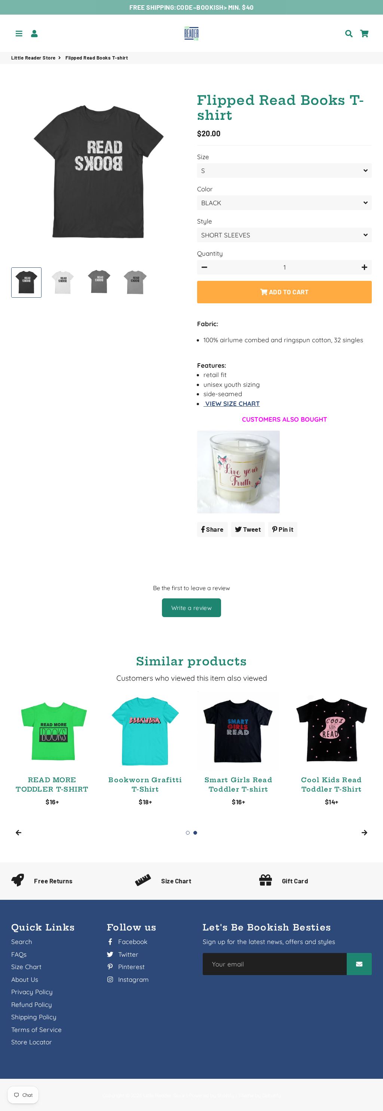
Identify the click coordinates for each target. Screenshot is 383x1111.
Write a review (191, 607)
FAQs (19, 954)
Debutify (271, 1095)
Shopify (225, 1095)
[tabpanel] (52, 748)
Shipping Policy (33, 1017)
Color (205, 189)
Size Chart (176, 880)
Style (204, 221)
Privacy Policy (32, 992)
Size (203, 157)
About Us (24, 979)
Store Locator (31, 1042)
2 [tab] (195, 833)
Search (21, 941)
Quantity (210, 253)
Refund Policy (31, 1004)
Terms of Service (36, 1029)
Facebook (131, 941)
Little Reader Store (33, 58)
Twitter (127, 954)
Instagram (132, 979)
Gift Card (295, 880)
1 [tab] (188, 833)
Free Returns (53, 880)
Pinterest (130, 967)
